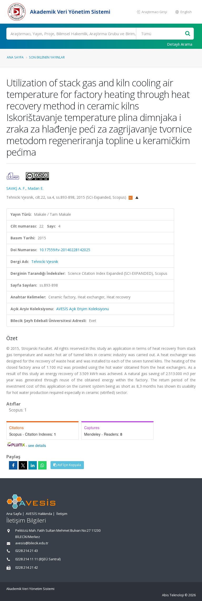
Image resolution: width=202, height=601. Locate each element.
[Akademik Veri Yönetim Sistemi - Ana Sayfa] (17, 12)
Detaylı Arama (179, 44)
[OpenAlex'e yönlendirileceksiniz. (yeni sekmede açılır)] (137, 197)
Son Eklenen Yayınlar (47, 57)
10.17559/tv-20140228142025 (64, 249)
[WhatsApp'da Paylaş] (42, 465)
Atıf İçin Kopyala (69, 465)
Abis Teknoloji (173, 595)
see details (37, 445)
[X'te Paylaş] (23, 465)
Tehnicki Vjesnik (44, 261)
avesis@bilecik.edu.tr (31, 543)
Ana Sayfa (15, 57)
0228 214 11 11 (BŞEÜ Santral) (37, 559)
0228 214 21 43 (26, 551)
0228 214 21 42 (26, 567)
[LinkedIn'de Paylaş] (32, 465)
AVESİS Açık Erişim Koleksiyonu (82, 308)
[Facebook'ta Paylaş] (13, 465)
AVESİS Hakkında (39, 514)
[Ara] (188, 34)
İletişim (61, 514)
